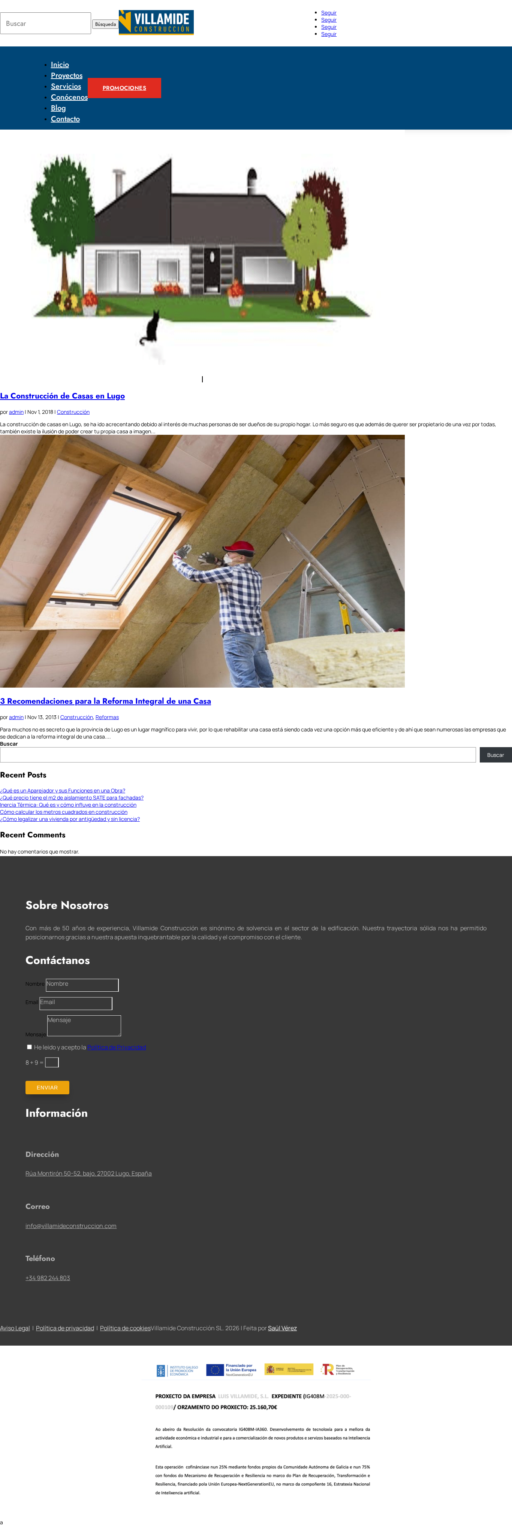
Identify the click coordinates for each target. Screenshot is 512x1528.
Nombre (35, 983)
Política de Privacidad (116, 1047)
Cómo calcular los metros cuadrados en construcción (63, 811)
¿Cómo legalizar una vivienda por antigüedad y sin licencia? (70, 818)
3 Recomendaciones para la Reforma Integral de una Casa (105, 701)
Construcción (73, 411)
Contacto (65, 118)
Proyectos (66, 75)
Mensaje (35, 1034)
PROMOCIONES (125, 88)
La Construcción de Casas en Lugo (62, 395)
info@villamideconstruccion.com (71, 1226)
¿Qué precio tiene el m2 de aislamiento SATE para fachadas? (72, 797)
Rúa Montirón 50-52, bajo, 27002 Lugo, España (88, 1173)
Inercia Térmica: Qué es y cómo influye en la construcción (68, 804)
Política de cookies (125, 1328)
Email (31, 1002)
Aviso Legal (15, 1328)
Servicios (66, 86)
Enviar (47, 1088)
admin (16, 411)
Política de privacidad (65, 1328)
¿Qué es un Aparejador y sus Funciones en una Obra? (62, 790)
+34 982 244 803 (47, 1278)
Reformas (107, 717)
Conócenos (69, 97)
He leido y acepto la (90, 1047)
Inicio (60, 64)
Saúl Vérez (282, 1328)
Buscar (9, 743)
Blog (58, 108)
